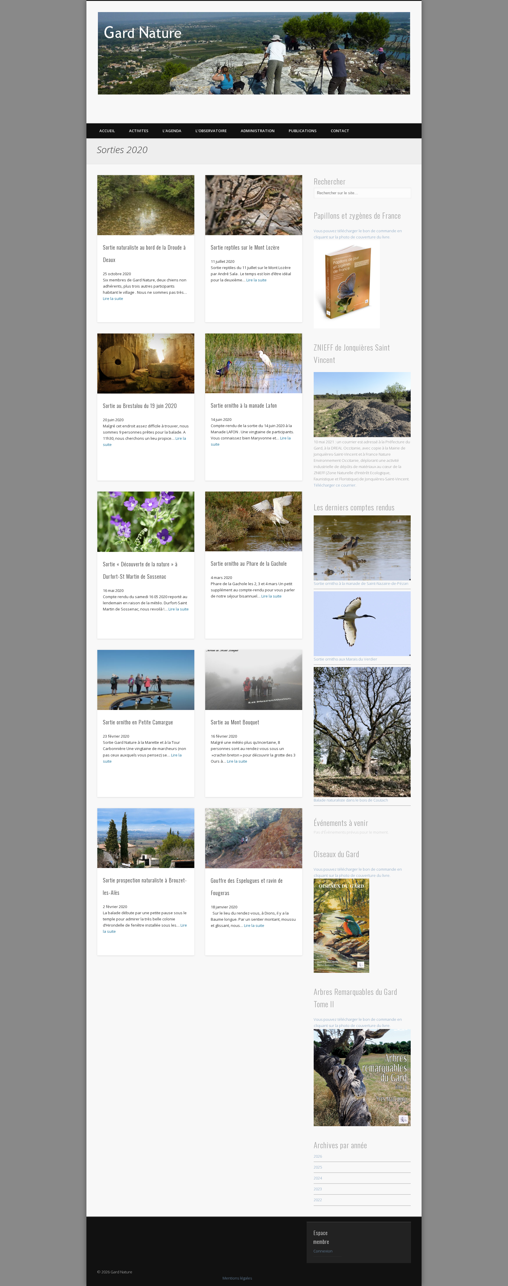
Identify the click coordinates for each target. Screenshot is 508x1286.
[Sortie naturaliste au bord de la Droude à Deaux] (146, 205)
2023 (318, 1189)
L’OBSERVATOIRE (211, 130)
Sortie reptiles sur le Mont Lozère (245, 247)
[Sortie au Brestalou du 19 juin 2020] (146, 363)
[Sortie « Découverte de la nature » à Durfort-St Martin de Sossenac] (146, 522)
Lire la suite (113, 298)
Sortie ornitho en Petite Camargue (138, 722)
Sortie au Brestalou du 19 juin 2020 (140, 405)
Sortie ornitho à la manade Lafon (244, 405)
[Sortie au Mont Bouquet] (254, 680)
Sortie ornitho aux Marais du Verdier (345, 659)
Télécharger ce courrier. (335, 485)
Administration (258, 130)
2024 (318, 1178)
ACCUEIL (107, 130)
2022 (318, 1199)
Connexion (322, 1251)
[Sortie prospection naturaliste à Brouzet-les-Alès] (146, 838)
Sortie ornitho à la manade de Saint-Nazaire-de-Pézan (361, 583)
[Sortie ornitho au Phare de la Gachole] (254, 521)
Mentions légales (237, 1278)
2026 (318, 1156)
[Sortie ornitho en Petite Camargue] (146, 680)
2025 (318, 1167)
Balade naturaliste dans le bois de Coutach (351, 799)
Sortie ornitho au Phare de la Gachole (249, 563)
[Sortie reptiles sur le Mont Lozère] (254, 205)
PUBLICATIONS (303, 130)
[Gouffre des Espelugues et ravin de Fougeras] (254, 838)
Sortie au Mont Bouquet (235, 722)
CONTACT (340, 130)
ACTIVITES (138, 130)
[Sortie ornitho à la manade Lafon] (254, 363)
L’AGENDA (172, 130)
